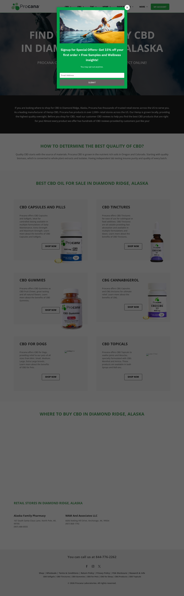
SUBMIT (92, 82)
